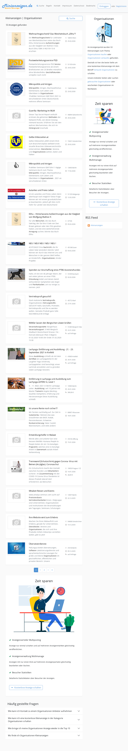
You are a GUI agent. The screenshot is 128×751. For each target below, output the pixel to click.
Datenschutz (79, 6)
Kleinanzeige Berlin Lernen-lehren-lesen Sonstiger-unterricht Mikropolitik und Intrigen (42, 82)
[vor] (48, 570)
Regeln (49, 6)
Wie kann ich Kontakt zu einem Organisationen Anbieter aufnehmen (40, 711)
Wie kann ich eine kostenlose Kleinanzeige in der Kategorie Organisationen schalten (35, 720)
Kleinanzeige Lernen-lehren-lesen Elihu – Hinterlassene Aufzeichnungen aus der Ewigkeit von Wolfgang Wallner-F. (43, 213)
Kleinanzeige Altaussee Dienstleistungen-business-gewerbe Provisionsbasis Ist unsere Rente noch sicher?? (42, 407)
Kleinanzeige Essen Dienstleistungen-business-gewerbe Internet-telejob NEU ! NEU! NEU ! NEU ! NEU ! (43, 242)
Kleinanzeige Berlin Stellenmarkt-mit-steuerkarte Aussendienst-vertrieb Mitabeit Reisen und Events (42, 490)
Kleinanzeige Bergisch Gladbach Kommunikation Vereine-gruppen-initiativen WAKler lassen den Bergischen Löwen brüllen (41, 322)
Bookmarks (90, 6)
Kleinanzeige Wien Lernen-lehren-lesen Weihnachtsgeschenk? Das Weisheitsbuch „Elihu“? (43, 31)
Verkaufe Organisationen (104, 70)
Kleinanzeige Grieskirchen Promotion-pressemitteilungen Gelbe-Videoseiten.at (39, 135)
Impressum (67, 6)
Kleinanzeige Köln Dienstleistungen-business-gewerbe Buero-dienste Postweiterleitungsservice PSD (35, 59)
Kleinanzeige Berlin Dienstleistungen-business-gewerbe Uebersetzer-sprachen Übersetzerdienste (39, 543)
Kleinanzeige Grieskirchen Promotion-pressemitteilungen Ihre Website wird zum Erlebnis (43, 515)
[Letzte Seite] (52, 570)
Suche (41, 6)
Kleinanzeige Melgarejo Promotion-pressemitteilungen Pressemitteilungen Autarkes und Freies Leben (43, 189)
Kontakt (57, 6)
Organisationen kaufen (97, 54)
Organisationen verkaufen (99, 58)
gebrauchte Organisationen (99, 81)
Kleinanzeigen (97, 225)
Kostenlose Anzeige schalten (27, 687)
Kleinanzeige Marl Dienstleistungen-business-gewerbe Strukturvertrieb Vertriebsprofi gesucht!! (42, 295)
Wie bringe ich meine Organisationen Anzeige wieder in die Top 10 (39, 728)
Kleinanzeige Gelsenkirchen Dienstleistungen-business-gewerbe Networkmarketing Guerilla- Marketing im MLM (41, 109)
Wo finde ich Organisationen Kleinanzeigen (28, 735)
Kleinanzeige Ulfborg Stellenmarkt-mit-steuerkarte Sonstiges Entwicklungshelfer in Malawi (44, 433)
